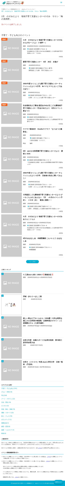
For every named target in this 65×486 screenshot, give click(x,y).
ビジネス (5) (5, 406)
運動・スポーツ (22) (7, 413)
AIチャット (58, 482)
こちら (40, 448)
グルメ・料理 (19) (6, 392)
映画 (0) (3, 433)
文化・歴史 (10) (6, 402)
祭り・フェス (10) (6, 416)
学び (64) (4, 395)
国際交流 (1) (5, 423)
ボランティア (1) (6, 419)
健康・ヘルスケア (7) (7, 430)
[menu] (61, 3)
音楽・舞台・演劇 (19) (8, 409)
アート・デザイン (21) (8, 399)
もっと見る (32, 261)
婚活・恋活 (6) (5, 426)
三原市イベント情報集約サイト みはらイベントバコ (17, 9)
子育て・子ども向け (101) (9, 388)
